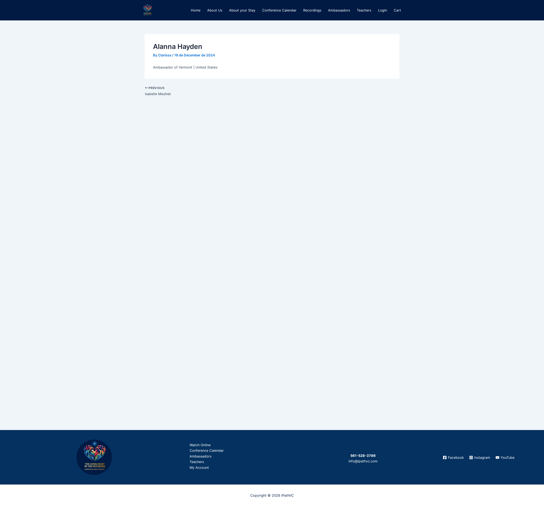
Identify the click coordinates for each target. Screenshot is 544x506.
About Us (214, 10)
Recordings (312, 10)
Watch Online (200, 445)
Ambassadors (339, 10)
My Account (199, 467)
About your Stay (242, 10)
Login (382, 10)
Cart (397, 10)
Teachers (364, 10)
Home (195, 10)
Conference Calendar (279, 10)
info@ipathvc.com (363, 461)
